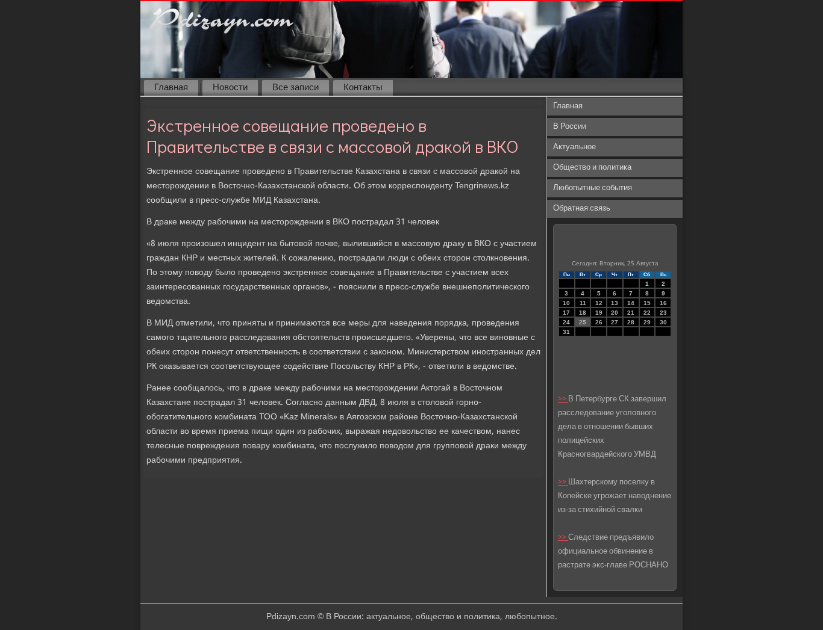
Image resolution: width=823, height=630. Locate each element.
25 (582, 322)
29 (647, 322)
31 (566, 332)
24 (566, 322)
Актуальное (574, 147)
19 (598, 312)
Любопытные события (592, 188)
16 (663, 303)
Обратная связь (581, 208)
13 (614, 303)
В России (569, 127)
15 (647, 303)
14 (630, 303)
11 (583, 303)
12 (598, 303)
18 (582, 312)
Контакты (363, 88)
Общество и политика (592, 167)
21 (630, 312)
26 (598, 322)
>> (563, 399)
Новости (230, 88)
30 (663, 322)
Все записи (295, 88)
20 (614, 312)
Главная (171, 88)
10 (566, 303)
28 (630, 322)
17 (566, 312)
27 (614, 322)
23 (663, 312)
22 (647, 312)
